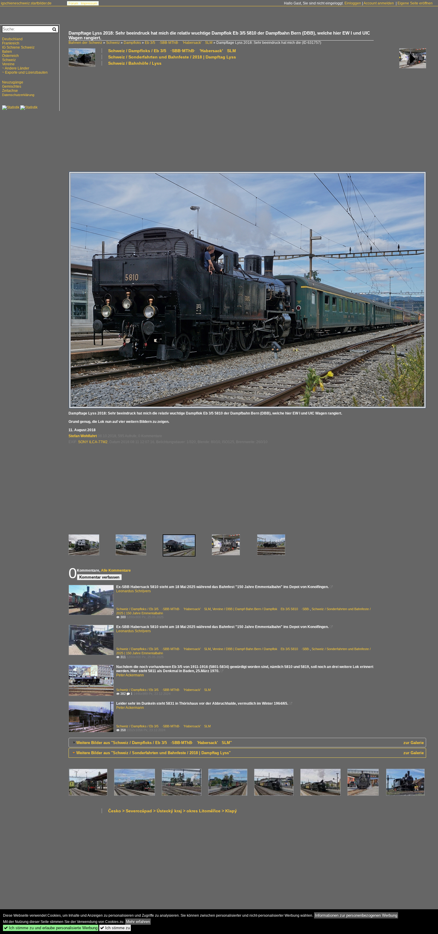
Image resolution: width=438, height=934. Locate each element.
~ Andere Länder (15, 68)
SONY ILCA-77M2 (93, 442)
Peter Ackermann (130, 675)
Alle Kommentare (116, 570)
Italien (7, 52)
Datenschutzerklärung (18, 95)
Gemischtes (11, 86)
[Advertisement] (247, 118)
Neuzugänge (12, 82)
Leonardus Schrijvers (133, 591)
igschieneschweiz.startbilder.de (26, 3)
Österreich (10, 56)
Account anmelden (379, 3)
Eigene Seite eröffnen (415, 3)
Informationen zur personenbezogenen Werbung (356, 915)
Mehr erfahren (138, 921)
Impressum (89, 3)
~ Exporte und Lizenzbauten (25, 72)
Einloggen (352, 3)
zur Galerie (413, 742)
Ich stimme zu (115, 928)
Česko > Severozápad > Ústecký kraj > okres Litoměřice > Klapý (172, 810)
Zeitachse (10, 91)
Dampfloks (132, 43)
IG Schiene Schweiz (18, 47)
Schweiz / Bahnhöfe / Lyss (134, 63)
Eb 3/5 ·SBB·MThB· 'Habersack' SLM (178, 43)
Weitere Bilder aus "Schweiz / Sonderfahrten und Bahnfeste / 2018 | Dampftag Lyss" (153, 753)
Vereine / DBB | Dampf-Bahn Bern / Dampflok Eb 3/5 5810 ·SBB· (261, 609)
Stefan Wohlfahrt (83, 436)
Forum (73, 3)
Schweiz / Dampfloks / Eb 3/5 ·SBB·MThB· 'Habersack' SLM (172, 50)
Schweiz (113, 43)
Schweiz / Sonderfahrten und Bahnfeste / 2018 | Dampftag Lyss (172, 57)
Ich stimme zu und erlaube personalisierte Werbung (50, 928)
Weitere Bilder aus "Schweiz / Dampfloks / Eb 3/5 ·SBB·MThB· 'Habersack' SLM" (154, 742)
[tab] (247, 742)
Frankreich (10, 43)
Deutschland (12, 39)
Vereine (8, 64)
